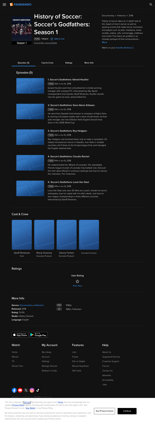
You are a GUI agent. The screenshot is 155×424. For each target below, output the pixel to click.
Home (14, 352)
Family (75, 357)
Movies (15, 357)
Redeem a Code (49, 370)
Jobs (104, 384)
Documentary (26, 305)
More (104, 42)
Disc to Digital (78, 361)
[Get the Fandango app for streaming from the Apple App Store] (20, 334)
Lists (74, 352)
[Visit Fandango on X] (26, 390)
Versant (27, 402)
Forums (105, 366)
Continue (127, 411)
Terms (60, 402)
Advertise (106, 375)
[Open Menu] (4, 4)
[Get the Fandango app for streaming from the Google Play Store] (38, 334)
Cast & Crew (47, 63)
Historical (39, 305)
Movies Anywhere (80, 366)
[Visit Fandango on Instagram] (32, 390)
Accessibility (108, 380)
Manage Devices (49, 366)
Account (46, 357)
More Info (89, 63)
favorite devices (123, 47)
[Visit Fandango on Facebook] (14, 390)
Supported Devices (111, 357)
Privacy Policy (18, 405)
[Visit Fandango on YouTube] (20, 390)
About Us (106, 352)
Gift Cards (76, 370)
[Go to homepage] (21, 5)
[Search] (151, 5)
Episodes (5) (23, 63)
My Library (46, 352)
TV (13, 361)
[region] (77, 411)
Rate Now (77, 286)
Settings (45, 361)
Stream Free (17, 366)
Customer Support (110, 361)
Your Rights (30, 408)
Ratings (68, 63)
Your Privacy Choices (105, 411)
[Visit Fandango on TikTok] (37, 390)
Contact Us (107, 370)
